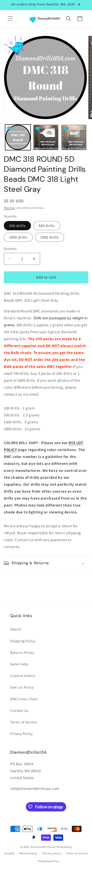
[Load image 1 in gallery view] (18, 137)
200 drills (17, 225)
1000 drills (18, 237)
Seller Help (19, 664)
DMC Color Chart (24, 699)
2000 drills (49, 237)
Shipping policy (48, 861)
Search (15, 629)
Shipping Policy (23, 641)
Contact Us (19, 710)
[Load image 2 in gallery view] (46, 137)
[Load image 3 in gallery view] (74, 137)
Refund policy (28, 853)
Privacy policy (51, 853)
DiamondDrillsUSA (43, 847)
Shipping (9, 207)
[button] (10, 18)
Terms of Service (23, 722)
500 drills (47, 225)
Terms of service (76, 853)
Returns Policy (22, 652)
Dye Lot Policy (21, 687)
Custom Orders (22, 675)
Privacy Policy (21, 733)
